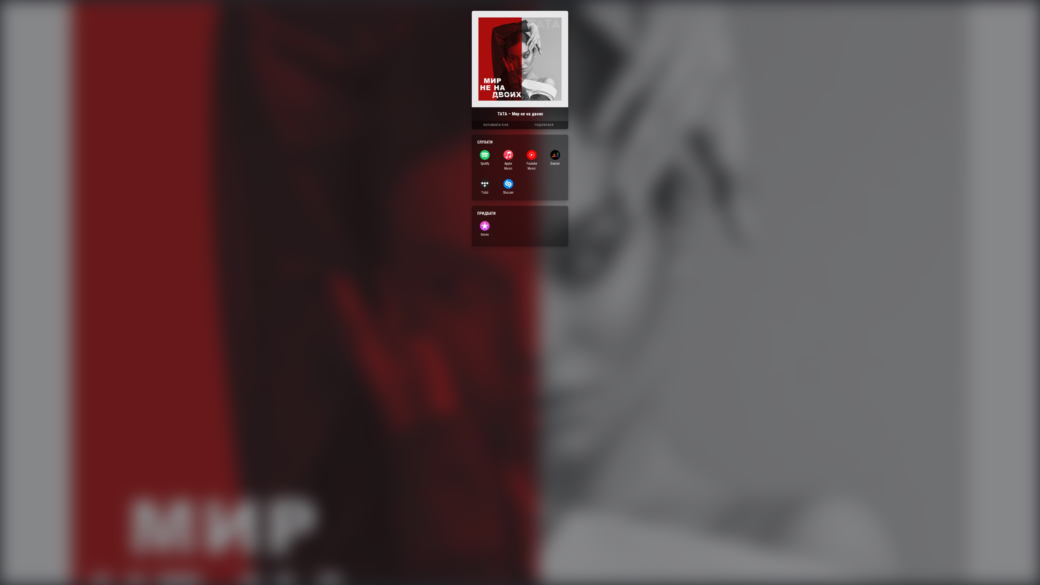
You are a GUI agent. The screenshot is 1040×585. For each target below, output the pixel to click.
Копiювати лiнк (496, 124)
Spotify (484, 163)
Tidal (484, 192)
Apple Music (508, 166)
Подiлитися (544, 124)
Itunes (485, 234)
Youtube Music (531, 166)
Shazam (508, 192)
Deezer (555, 163)
